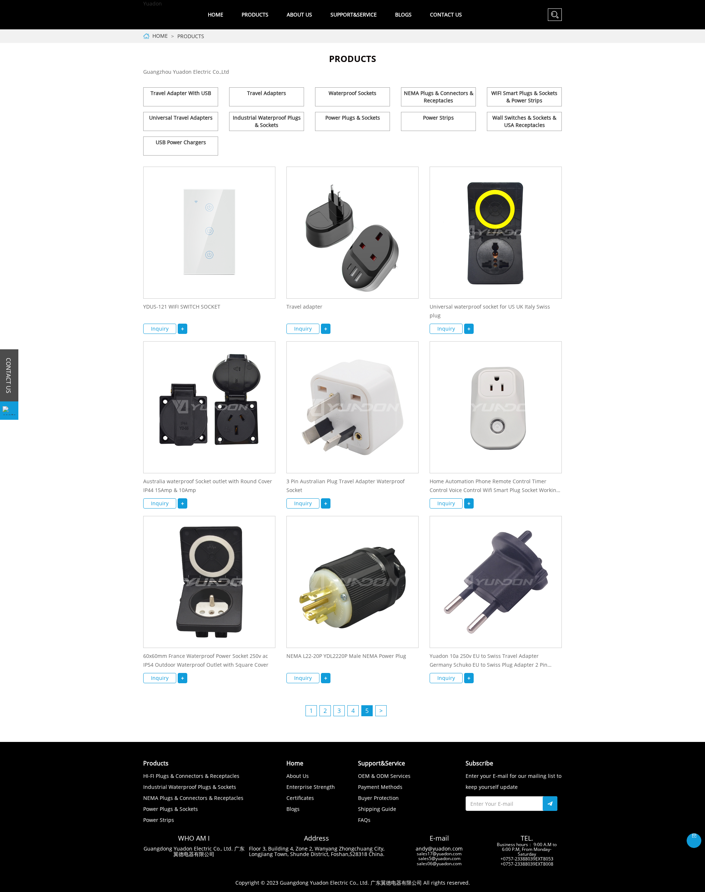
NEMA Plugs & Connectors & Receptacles (438, 97)
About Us (297, 775)
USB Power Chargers (181, 142)
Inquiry (160, 328)
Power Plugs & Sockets (352, 117)
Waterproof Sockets (352, 93)
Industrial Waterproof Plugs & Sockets (267, 121)
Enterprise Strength (310, 786)
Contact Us (446, 14)
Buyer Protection (378, 797)
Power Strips (438, 117)
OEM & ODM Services (384, 775)
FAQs (364, 819)
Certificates (300, 797)
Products (190, 36)
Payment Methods (380, 786)
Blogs (403, 14)
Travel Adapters (266, 93)
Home (215, 14)
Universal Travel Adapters (181, 117)
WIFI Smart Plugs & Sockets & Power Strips (524, 97)
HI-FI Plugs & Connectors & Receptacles (191, 775)
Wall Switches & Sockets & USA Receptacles (524, 121)
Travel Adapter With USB (181, 93)
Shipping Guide (377, 808)
